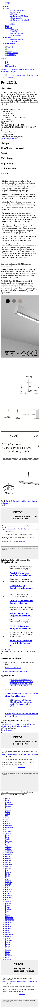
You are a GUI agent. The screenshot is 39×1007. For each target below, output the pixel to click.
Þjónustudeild (14, 41)
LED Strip (13, 14)
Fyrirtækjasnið (14, 30)
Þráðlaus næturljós (16, 18)
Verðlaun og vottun (16, 33)
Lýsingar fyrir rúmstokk (18, 22)
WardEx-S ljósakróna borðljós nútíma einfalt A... (21, 627)
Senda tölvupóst (6, 730)
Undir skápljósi (27, 724)
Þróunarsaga (14, 32)
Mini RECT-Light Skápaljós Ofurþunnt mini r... (21, 587)
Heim (7, 6)
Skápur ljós (10, 726)
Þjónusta (8, 37)
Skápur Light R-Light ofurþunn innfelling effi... (21, 614)
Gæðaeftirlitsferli (15, 35)
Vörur (7, 8)
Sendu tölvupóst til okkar (9, 139)
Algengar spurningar (17, 39)
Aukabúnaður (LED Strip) (19, 16)
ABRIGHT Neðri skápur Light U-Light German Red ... (21, 643)
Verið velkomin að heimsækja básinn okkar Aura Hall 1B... (21, 694)
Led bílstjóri (17, 724)
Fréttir (7, 26)
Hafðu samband (10, 43)
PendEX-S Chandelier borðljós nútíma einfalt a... (21, 574)
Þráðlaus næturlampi (22, 726)
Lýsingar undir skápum (17, 10)
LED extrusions (15, 12)
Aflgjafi (12, 24)
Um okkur (8, 28)
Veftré (9, 722)
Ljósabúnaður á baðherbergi (19, 20)
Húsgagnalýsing (6, 724)
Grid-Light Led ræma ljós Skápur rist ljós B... (21, 601)
